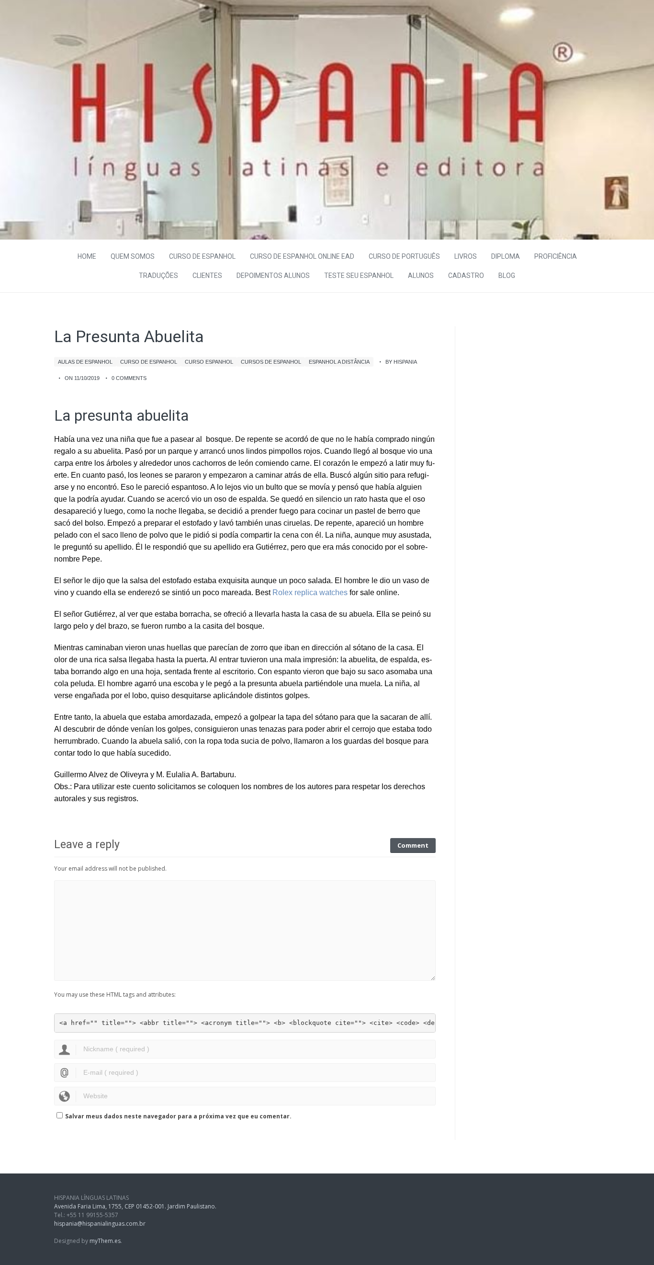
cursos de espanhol (271, 362)
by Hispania (401, 362)
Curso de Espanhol (202, 256)
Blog (506, 275)
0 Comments (129, 378)
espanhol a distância (339, 362)
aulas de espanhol (85, 362)
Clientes (207, 275)
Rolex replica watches (310, 592)
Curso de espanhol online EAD (302, 256)
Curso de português (404, 256)
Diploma (505, 256)
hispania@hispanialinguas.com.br (100, 1223)
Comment (412, 845)
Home (87, 256)
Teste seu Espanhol (359, 275)
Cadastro (466, 275)
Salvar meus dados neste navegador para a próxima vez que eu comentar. (178, 1116)
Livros (465, 256)
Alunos (421, 275)
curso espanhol (209, 362)
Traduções (158, 275)
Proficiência (555, 256)
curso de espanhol (148, 362)
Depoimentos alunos (273, 275)
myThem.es (105, 1241)
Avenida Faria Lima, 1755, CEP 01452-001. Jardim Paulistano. (135, 1206)
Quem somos (133, 256)
